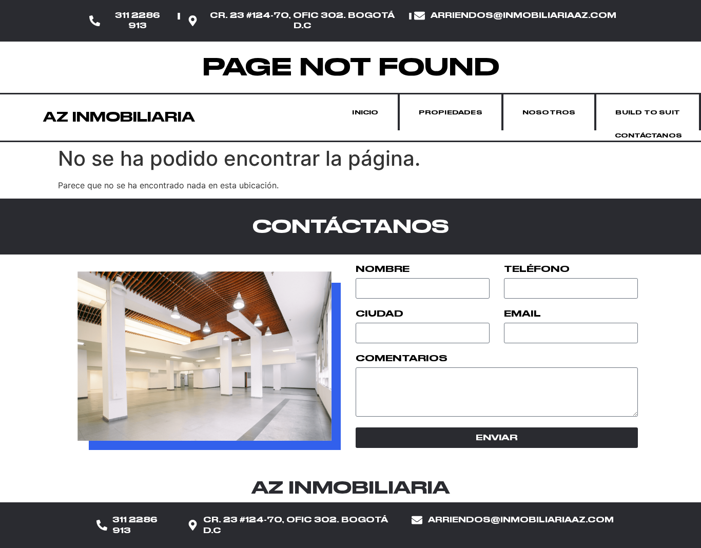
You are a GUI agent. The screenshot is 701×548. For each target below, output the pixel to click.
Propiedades (450, 112)
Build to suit (647, 112)
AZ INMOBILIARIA (119, 117)
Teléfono (537, 269)
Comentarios (401, 358)
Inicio (365, 112)
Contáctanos (648, 135)
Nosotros (549, 112)
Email (522, 314)
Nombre (383, 269)
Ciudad (379, 314)
